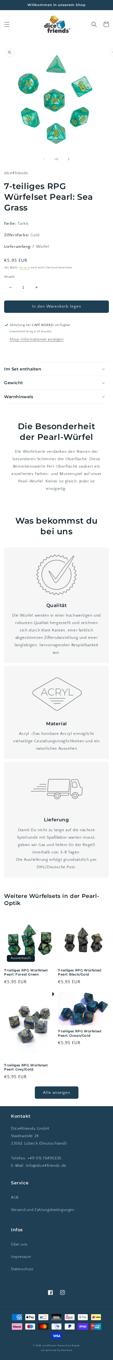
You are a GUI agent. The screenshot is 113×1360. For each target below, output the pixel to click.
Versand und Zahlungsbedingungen (43, 1210)
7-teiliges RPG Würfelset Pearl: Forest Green (26, 972)
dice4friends (50, 1345)
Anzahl (9, 277)
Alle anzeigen (56, 1092)
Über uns (19, 1244)
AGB (15, 1197)
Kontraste (66, 1350)
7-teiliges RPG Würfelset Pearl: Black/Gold (79, 972)
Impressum (21, 1257)
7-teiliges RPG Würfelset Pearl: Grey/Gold (26, 1067)
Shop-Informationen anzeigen (37, 339)
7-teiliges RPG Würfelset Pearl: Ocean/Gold (79, 1033)
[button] (7, 24)
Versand (24, 267)
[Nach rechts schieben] (69, 159)
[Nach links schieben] (44, 159)
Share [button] (15, 351)
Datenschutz (22, 1269)
